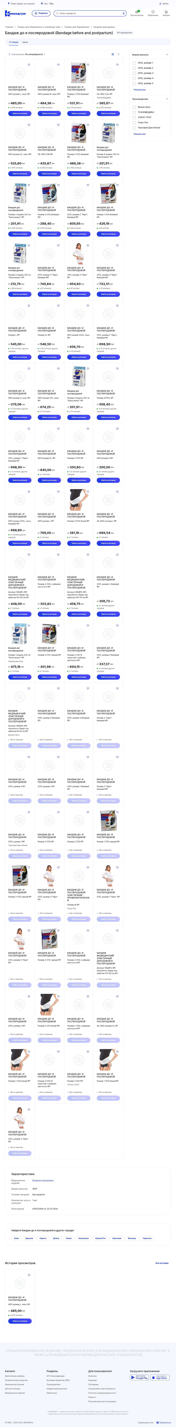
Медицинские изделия (15, 1393)
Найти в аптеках (20, 113)
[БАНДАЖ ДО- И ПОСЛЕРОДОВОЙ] (19, 73)
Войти (165, 3)
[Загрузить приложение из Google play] (139, 1377)
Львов (69, 1238)
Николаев (116, 1238)
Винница (132, 1238)
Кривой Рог (100, 1238)
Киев (16, 1238)
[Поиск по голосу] (123, 13)
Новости (92, 1397)
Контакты (92, 1376)
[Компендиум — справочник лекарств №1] (15, 13)
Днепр (56, 1238)
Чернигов (147, 1238)
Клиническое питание (14, 1384)
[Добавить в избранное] (28, 64)
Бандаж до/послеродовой (104, 148)
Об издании (93, 1384)
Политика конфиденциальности (102, 1393)
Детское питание (12, 1389)
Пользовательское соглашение (102, 1401)
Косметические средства (16, 1380)
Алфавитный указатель (57, 1389)
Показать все (140, 90)
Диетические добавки (14, 1376)
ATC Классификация (56, 1376)
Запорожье (83, 1238)
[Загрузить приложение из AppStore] (159, 1377)
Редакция (92, 1380)
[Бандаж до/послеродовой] (108, 133)
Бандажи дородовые (43, 1180)
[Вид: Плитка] (112, 54)
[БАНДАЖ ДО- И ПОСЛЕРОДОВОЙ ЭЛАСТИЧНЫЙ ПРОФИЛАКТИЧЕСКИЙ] (78, 875)
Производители (53, 1384)
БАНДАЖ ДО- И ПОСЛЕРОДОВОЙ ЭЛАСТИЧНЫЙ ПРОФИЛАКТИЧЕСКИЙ (78, 895)
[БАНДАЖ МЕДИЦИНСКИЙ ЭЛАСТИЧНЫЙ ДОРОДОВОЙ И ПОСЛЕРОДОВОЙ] (19, 563)
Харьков (29, 1238)
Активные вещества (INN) (58, 1380)
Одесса (43, 1238)
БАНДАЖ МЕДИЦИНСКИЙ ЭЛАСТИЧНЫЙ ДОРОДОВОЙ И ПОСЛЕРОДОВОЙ (17, 582)
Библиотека (52, 1393)
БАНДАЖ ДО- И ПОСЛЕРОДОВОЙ (17, 88)
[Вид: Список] (118, 54)
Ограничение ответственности (101, 1389)
